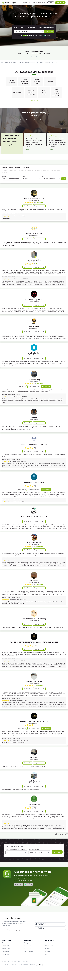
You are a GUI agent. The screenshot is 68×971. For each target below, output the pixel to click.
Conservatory (17, 92)
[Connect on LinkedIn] (42, 965)
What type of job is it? (34, 849)
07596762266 (46, 728)
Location (4, 176)
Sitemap (25, 964)
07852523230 (46, 489)
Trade (23, 176)
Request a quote (39, 206)
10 (65, 834)
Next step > (57, 852)
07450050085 (46, 386)
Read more (29, 146)
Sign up (26, 943)
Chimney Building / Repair (37, 81)
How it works (6, 948)
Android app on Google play (28, 884)
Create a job (5, 943)
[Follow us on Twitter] (37, 965)
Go (64, 178)
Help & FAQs (5, 951)
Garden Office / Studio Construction (56, 92)
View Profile (27, 206)
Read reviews (40, 202)
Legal (47, 954)
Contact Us (32, 964)
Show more (34, 101)
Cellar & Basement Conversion (24, 81)
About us (48, 943)
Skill (43, 176)
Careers (47, 948)
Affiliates (48, 951)
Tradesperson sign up (12, 930)
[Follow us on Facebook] (40, 965)
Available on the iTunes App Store (18, 884)
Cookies (20, 964)
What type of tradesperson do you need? (15, 849)
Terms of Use (5, 964)
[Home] (2, 62)
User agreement (6, 954)
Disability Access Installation (31, 92)
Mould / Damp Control (43, 92)
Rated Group (49, 946)
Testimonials (5, 946)
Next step (49, 31)
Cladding (50, 81)
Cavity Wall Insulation (11, 81)
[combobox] (11, 178)
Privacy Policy (13, 964)
